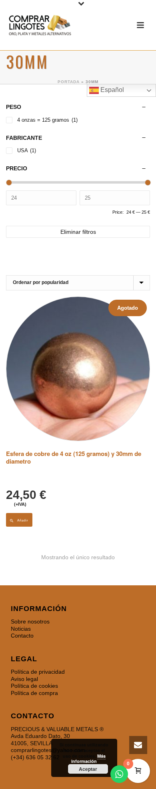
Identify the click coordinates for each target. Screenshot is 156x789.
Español (111, 89)
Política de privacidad (38, 671)
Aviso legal (24, 679)
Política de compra (34, 693)
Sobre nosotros (30, 621)
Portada (69, 82)
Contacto (22, 635)
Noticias (21, 628)
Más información (88, 758)
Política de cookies (34, 686)
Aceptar (88, 769)
